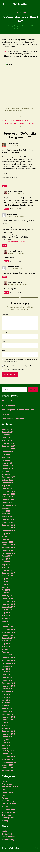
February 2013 (8, 708)
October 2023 (7, 469)
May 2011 (5, 725)
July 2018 (6, 559)
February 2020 (8, 519)
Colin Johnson (24, 108)
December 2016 (8, 601)
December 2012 (8, 714)
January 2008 (7, 765)
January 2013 (7, 711)
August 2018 (7, 556)
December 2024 (8, 446)
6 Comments (21, 29)
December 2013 (8, 683)
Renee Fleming (8, 801)
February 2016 (8, 624)
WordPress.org (8, 840)
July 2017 (6, 581)
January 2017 (7, 598)
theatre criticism (8, 809)
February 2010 (8, 751)
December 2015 (8, 629)
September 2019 (8, 531)
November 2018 (8, 548)
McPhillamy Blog (20, 4)
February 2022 (8, 488)
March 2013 (6, 706)
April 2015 (6, 649)
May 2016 (6, 615)
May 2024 (6, 457)
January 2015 (7, 655)
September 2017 (8, 576)
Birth (17, 108)
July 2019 (6, 534)
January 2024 (7, 466)
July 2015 (6, 644)
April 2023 (6, 474)
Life (3, 790)
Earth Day (6, 414)
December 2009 (8, 756)
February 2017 (7, 596)
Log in (4, 831)
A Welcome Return (9, 401)
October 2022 (7, 480)
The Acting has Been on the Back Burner (18, 410)
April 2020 (6, 514)
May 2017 (6, 587)
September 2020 (9, 505)
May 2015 (6, 646)
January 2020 (7, 522)
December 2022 (8, 477)
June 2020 (6, 508)
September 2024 (9, 452)
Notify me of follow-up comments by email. (17, 366)
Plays (4, 795)
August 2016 (7, 610)
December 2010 (8, 731)
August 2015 (7, 641)
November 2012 (8, 717)
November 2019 (8, 528)
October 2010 (7, 737)
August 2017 (7, 579)
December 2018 (8, 545)
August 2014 (7, 666)
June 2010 (6, 742)
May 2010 (6, 745)
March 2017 (6, 593)
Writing (23, 12)
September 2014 (8, 663)
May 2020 (6, 511)
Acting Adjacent (8, 405)
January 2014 (7, 680)
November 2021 (8, 494)
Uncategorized (8, 818)
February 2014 (8, 677)
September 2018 (8, 553)
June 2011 (6, 723)
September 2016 (8, 607)
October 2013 (7, 689)
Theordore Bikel (8, 812)
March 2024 (7, 463)
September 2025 (9, 432)
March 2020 (7, 517)
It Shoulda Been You (10, 787)
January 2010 (7, 754)
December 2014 (8, 658)
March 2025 (7, 440)
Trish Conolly (7, 815)
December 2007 (8, 768)
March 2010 (7, 748)
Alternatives (7, 784)
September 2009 (9, 762)
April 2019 (6, 536)
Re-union (5, 798)
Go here (5, 51)
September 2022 (8, 483)
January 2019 (7, 542)
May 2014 (6, 672)
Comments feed (8, 837)
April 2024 (6, 460)
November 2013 (8, 686)
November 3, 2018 (28, 26)
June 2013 (6, 697)
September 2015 (8, 638)
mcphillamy (14, 26)
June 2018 (6, 562)
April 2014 (6, 675)
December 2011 (8, 720)
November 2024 (8, 449)
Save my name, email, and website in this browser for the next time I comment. (20, 360)
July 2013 (6, 694)
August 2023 (7, 471)
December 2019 (8, 525)
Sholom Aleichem (9, 804)
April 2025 (6, 438)
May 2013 (6, 700)
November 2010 (8, 734)
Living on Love (7, 792)
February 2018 (8, 570)
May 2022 (6, 486)
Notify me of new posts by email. (14, 369)
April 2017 (6, 590)
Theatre (5, 807)
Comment (6, 315)
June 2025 (6, 435)
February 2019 (8, 539)
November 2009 (8, 759)
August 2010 (7, 740)
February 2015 (8, 652)
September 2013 (8, 692)
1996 (6, 108)
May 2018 (6, 565)
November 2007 (8, 771)
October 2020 (7, 502)
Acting (16, 12)
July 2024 (6, 454)
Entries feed (7, 834)
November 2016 (8, 604)
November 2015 (8, 632)
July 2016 (6, 613)
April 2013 (6, 703)
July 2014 (6, 669)
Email (4, 342)
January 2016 (7, 627)
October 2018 (7, 550)
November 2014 (8, 661)
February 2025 (8, 443)
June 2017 (6, 584)
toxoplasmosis (17, 111)
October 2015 (7, 635)
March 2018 (6, 567)
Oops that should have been (13, 419)
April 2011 (6, 728)
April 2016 (6, 618)
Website (4, 351)
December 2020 (8, 500)
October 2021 (7, 497)
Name (4, 333)
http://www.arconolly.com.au (13, 242)
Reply (4, 186)
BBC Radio (11, 108)
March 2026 (7, 429)
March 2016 (6, 621)
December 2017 (8, 573)
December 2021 (8, 491)
